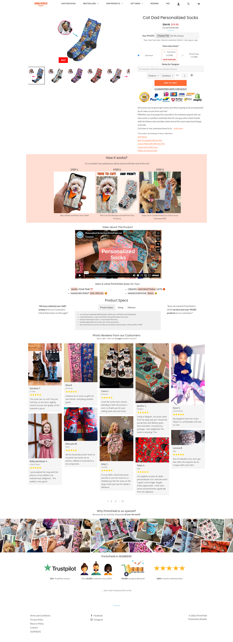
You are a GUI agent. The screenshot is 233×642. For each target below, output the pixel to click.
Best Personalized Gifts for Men (150, 140)
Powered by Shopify (197, 619)
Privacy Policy (36, 619)
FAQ (168, 3)
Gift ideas (136, 3)
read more (178, 128)
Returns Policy (37, 623)
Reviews (155, 3)
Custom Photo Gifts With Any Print (151, 144)
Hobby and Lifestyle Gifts (147, 150)
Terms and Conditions (40, 615)
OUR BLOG (35, 631)
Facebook (98, 615)
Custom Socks (68, 3)
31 (123, 501)
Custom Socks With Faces (148, 147)
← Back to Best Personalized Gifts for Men (116, 590)
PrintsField (202, 615)
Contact (34, 627)
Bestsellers (89, 3)
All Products (142, 137)
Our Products (113, 3)
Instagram (98, 619)
